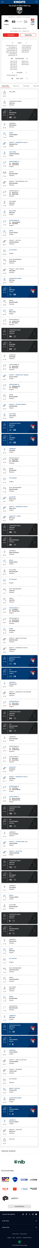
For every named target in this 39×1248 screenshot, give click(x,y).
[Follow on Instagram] (33, 1214)
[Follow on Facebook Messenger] (36, 1214)
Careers (9, 1237)
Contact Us (18, 1237)
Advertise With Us (27, 1237)
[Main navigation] (2, 2)
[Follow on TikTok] (23, 1214)
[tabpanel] (19, 618)
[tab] (5, 86)
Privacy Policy (23, 1234)
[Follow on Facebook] (26, 1214)
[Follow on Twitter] (29, 1214)
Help (14, 1237)
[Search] (37, 2)
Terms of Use (15, 1234)
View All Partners (19, 1206)
